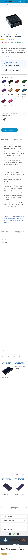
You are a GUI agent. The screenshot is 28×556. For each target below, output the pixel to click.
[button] (14, 114)
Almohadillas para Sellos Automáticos (15, 4)
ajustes (12, 551)
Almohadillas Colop (20, 34)
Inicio (2, 4)
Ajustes (10, 553)
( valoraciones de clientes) (12, 39)
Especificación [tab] (18, 139)
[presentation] (26, 507)
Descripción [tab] (4, 139)
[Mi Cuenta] (23, 1)
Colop (10, 237)
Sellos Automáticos (5, 237)
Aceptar (4, 553)
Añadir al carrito (10, 130)
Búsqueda (20, 1)
